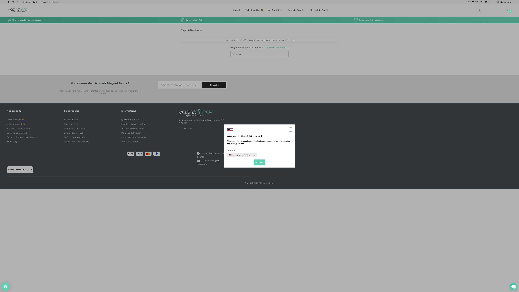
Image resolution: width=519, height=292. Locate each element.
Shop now (259, 162)
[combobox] (239, 155)
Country (231, 151)
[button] (290, 129)
